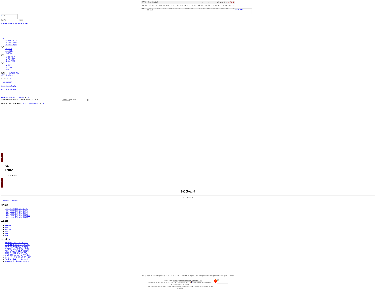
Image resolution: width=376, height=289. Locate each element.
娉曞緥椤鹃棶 (219, 275)
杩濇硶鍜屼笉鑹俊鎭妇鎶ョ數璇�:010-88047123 (162, 283)
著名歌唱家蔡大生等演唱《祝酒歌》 (17, 261)
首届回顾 (8, 229)
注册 (221, 2)
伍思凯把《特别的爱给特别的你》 (16, 253)
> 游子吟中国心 (10, 59)
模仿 (26, 23)
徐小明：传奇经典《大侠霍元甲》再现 (18, 257)
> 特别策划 (8, 49)
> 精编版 (14, 43)
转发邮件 (15, 200)
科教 (171, 5)
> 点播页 (14, 45)
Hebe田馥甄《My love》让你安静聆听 (17, 255)
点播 (2, 38)
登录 (216, 2)
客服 (225, 2)
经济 (150, 5)
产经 (188, 5)
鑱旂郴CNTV (186, 275)
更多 (9, 239)
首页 (143, 5)
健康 (199, 5)
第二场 (8, 86)
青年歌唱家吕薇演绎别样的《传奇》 (17, 249)
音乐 (167, 5)
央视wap (10, 75)
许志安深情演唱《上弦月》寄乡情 (16, 259)
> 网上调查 (8, 67)
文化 (178, 5)
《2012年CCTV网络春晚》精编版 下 (17, 217)
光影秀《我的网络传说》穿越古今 (16, 247)
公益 (185, 5)
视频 (149, 2)
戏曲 (164, 5)
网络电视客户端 (189, 8)
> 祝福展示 (8, 53)
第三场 (13, 86)
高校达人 (8, 233)
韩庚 (2, 23)
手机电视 (10, 73)
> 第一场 (8, 40)
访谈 (226, 5)
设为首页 (231, 2)
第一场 (3, 86)
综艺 (157, 5)
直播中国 (171, 8)
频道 (148, 10)
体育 (153, 5)
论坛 (223, 5)
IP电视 (16, 73)
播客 (227, 8)
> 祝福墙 (8, 45)
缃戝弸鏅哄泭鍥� (185, 281)
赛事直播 (177, 8)
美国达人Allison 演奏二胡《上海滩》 (17, 251)
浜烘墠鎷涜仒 (197, 275)
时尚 (202, 5)
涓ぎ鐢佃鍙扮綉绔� (150, 275)
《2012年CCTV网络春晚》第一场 (16, 209)
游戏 (233, 5)
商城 (209, 5)
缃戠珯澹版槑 (208, 275)
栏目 (151, 10)
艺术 (181, 5)
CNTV (45, 103)
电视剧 (208, 8)
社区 (212, 5)
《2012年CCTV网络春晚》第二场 (16, 211)
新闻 (146, 5)
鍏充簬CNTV (175, 275)
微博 (216, 5)
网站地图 (155, 2)
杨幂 (5, 23)
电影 (204, 8)
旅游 (195, 5)
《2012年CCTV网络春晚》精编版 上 (17, 215)
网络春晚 (11, 23)
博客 (219, 5)
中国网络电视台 (6, 97)
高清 (200, 8)
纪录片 (213, 8)
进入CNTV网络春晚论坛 (29, 103)
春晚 (160, 5)
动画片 (218, 8)
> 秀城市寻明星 (10, 61)
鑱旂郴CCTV (164, 275)
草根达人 (8, 227)
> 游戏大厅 (8, 69)
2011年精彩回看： (7, 82)
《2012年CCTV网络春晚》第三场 (16, 213)
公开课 (223, 8)
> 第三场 (8, 43)
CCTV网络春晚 (18, 97)
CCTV (232, 8)
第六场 (13, 89)
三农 (206, 5)
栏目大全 (157, 8)
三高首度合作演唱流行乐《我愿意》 (17, 245)
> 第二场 (14, 40)
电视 (143, 8)
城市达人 (8, 235)
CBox (9, 78)
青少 (174, 5)
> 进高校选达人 (10, 57)
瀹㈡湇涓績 (197, 281)
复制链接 (5, 200)
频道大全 (151, 8)
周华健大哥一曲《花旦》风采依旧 (16, 243)
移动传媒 (4, 75)
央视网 (144, 2)
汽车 (192, 5)
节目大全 (163, 8)
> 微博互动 (8, 65)
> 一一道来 (9, 51)
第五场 (8, 89)
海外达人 (8, 231)
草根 (22, 23)
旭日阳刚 (17, 23)
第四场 (3, 89)
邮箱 (230, 5)
